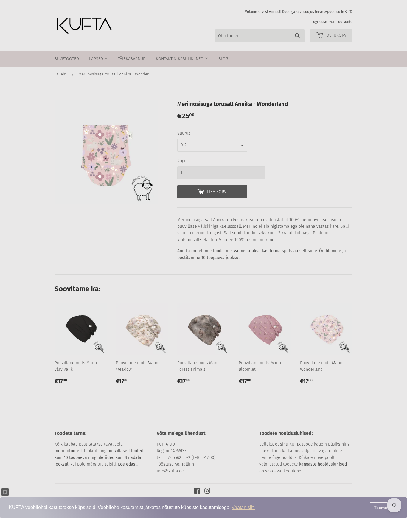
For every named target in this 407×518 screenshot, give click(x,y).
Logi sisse (319, 22)
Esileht (60, 74)
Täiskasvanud (132, 58)
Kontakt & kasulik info (180, 58)
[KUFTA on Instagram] (207, 491)
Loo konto (344, 22)
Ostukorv (336, 35)
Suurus (183, 133)
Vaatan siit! (243, 507)
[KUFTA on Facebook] (197, 491)
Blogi (223, 58)
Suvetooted (67, 58)
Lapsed (96, 58)
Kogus (183, 160)
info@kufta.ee (170, 471)
